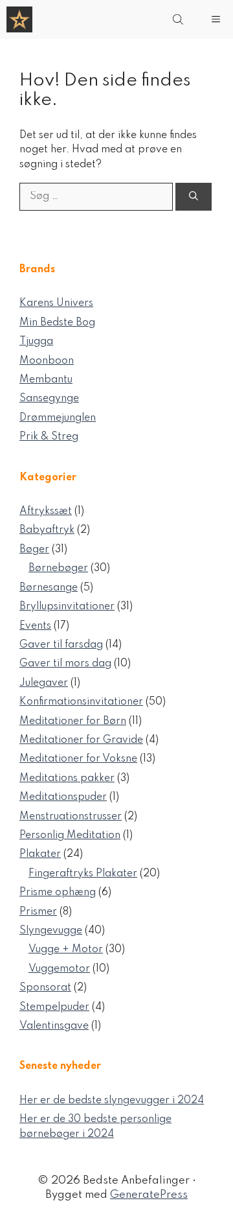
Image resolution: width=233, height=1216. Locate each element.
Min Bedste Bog (57, 323)
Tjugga (36, 341)
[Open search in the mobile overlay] (179, 19)
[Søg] (193, 197)
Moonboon (46, 361)
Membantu (45, 380)
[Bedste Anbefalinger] (19, 19)
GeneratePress (149, 1194)
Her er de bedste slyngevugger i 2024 (111, 1100)
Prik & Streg (48, 437)
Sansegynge (49, 398)
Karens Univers (56, 303)
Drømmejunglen (57, 418)
